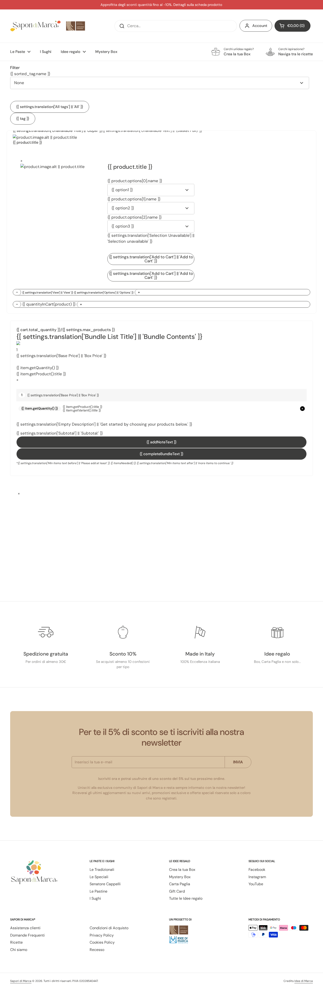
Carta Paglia (179, 883)
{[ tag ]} (22, 118)
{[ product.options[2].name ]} (134, 217)
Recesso (97, 949)
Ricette (16, 942)
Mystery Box (180, 876)
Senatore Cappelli (105, 883)
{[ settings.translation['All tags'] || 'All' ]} (49, 106)
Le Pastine (98, 891)
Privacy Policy (102, 935)
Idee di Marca (303, 981)
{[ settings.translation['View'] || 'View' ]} (78, 292)
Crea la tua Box (182, 869)
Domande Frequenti (27, 935)
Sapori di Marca (20, 981)
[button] (292, 26)
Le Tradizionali (102, 869)
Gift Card (177, 891)
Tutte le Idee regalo (185, 898)
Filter (15, 67)
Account (259, 25)
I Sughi (95, 898)
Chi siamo (18, 949)
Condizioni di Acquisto (109, 927)
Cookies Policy (102, 942)
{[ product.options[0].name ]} (134, 180)
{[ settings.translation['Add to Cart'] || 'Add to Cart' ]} (151, 258)
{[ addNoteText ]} (161, 442)
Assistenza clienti (25, 927)
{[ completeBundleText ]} (161, 453)
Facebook (257, 869)
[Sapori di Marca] (48, 26)
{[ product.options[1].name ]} (134, 199)
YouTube (256, 883)
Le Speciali (99, 876)
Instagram (257, 876)
